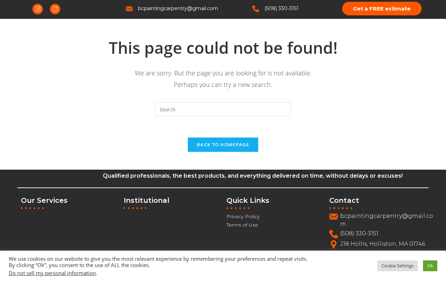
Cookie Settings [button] (398, 265)
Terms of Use (242, 225)
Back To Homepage (223, 144)
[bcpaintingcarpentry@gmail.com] (129, 8)
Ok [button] (430, 265)
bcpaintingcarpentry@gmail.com (178, 8)
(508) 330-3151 (281, 8)
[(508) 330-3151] (255, 8)
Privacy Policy (243, 216)
